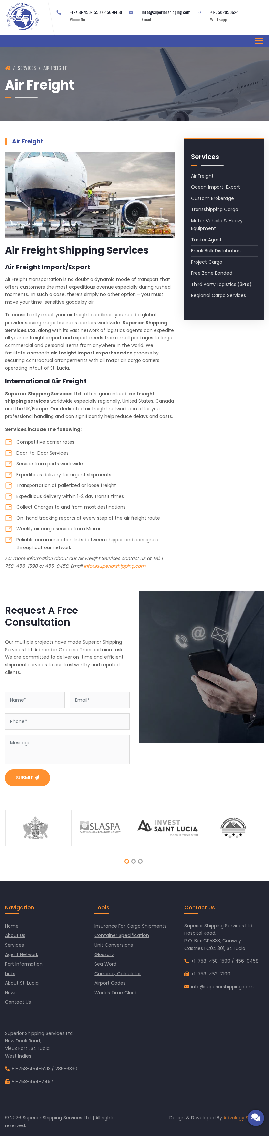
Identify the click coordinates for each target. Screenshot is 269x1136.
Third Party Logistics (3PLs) (221, 284)
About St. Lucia (22, 983)
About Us (15, 935)
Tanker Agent (206, 239)
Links (10, 973)
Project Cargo (206, 262)
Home (12, 926)
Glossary (104, 954)
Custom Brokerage (212, 198)
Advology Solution (243, 1117)
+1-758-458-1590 (85, 12)
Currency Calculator (117, 973)
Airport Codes (110, 983)
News (11, 992)
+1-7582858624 (224, 12)
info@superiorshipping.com (166, 12)
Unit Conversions (113, 945)
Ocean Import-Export (215, 187)
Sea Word (105, 964)
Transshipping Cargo (214, 209)
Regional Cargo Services (218, 295)
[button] (126, 861)
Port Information (24, 964)
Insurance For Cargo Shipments (130, 926)
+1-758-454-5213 (31, 1068)
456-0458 (113, 12)
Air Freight (202, 176)
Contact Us (18, 1002)
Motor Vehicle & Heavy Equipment (217, 224)
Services (27, 67)
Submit (25, 777)
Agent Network (21, 954)
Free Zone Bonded (211, 273)
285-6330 (66, 1068)
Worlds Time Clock (115, 992)
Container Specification (121, 935)
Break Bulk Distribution (216, 250)
